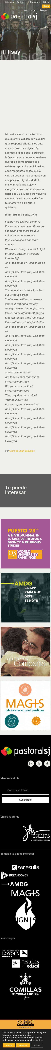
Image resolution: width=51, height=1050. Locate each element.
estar (33, 10)
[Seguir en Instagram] (31, 763)
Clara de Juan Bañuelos (22, 450)
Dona (46, 6)
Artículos (9, 2)
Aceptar (9, 1045)
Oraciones (35, 2)
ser (25, 10)
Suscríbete (25, 799)
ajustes (38, 1040)
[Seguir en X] (39, 763)
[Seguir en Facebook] (47, 763)
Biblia (46, 2)
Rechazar (23, 1045)
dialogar (43, 10)
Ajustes (37, 1045)
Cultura (20, 2)
